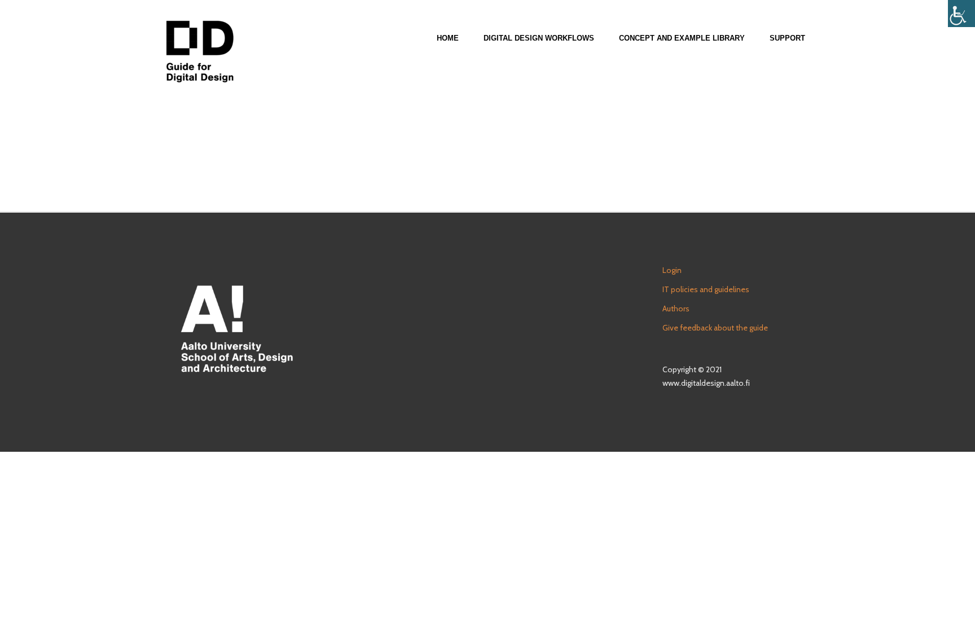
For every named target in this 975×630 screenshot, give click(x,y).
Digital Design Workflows (539, 38)
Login (672, 270)
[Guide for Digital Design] (199, 51)
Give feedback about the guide (715, 328)
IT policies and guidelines (705, 289)
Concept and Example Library (682, 38)
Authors (675, 308)
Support (787, 38)
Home (448, 38)
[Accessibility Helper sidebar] (961, 13)
